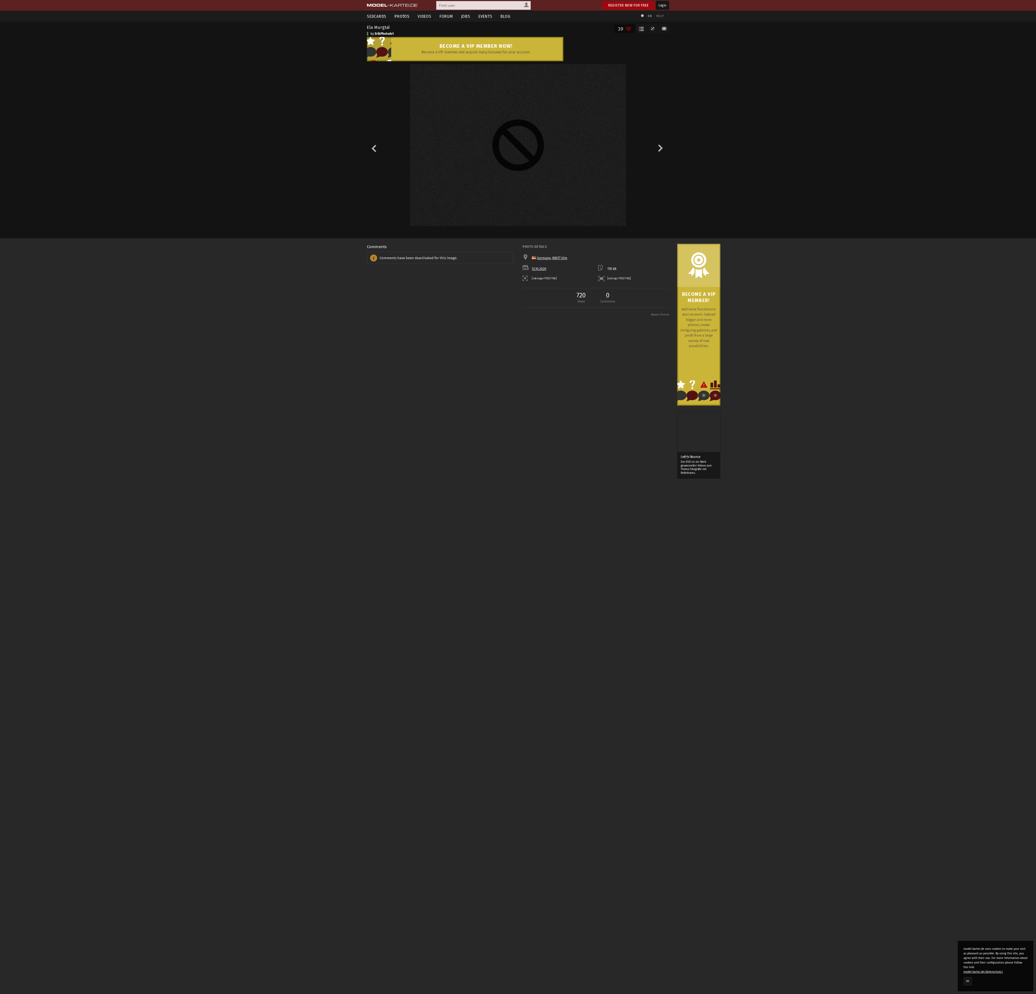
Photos (402, 16)
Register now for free (628, 5)
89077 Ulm (559, 258)
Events (485, 16)
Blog (505, 16)
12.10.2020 (539, 269)
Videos (424, 16)
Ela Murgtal (378, 27)
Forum (446, 16)
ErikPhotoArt (384, 34)
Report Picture (660, 314)
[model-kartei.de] (392, 5)
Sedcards (376, 16)
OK (967, 981)
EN (650, 16)
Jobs (465, 16)
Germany (544, 258)
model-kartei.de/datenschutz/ (983, 972)
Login (662, 5)
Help (660, 16)
